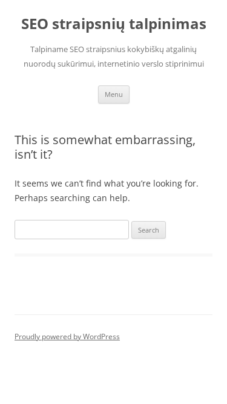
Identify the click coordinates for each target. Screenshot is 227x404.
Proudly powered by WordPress (67, 336)
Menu (114, 94)
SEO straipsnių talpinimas (113, 24)
